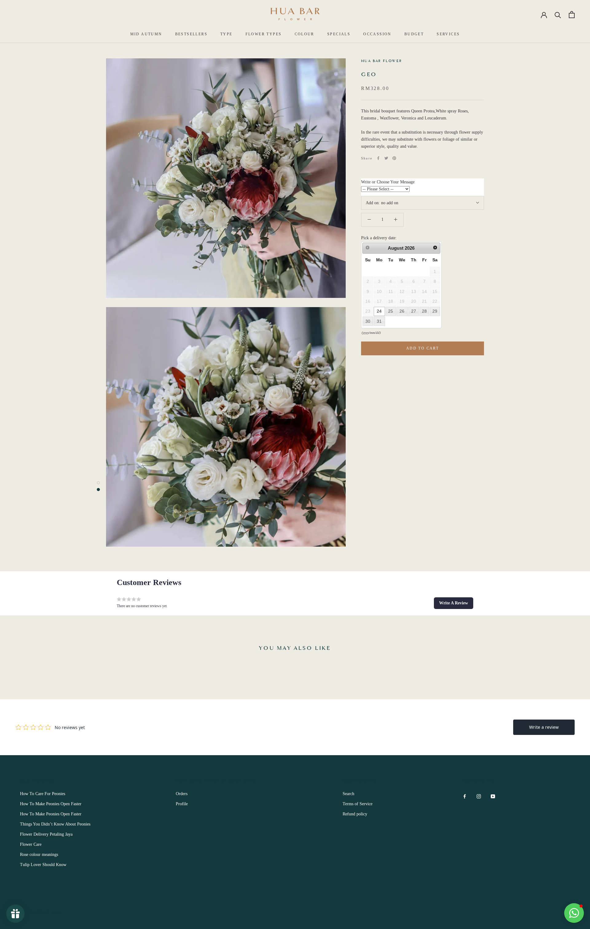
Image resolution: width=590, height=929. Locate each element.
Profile (182, 804)
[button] (453, 603)
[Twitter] (386, 158)
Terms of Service (357, 804)
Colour (304, 34)
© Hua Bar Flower (43, 911)
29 (434, 311)
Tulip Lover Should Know (43, 864)
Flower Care (30, 844)
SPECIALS (338, 34)
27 (413, 311)
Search (348, 793)
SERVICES (448, 34)
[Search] (558, 14)
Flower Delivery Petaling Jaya (46, 834)
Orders (181, 793)
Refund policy (355, 814)
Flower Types (264, 34)
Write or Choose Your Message (388, 182)
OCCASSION (377, 34)
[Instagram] (479, 795)
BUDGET (414, 34)
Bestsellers (191, 34)
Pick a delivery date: (379, 237)
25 (390, 311)
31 (379, 320)
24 (379, 311)
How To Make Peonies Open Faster (50, 804)
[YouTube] (493, 795)
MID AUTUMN (146, 34)
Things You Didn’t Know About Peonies (55, 824)
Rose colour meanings (39, 854)
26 (401, 311)
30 (367, 320)
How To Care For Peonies (42, 793)
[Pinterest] (394, 158)
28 (424, 311)
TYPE (226, 34)
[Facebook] (378, 158)
